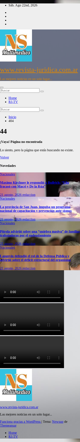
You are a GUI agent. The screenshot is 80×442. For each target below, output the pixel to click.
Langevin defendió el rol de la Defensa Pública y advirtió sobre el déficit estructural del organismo (35, 258)
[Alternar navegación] (1, 87)
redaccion (28, 195)
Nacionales (7, 174)
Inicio (12, 117)
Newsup (57, 421)
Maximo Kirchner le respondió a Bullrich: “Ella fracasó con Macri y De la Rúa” (34, 184)
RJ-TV (13, 102)
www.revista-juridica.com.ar (39, 69)
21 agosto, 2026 (11, 195)
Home (13, 98)
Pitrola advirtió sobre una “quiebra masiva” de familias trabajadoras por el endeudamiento (40, 233)
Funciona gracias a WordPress (20, 421)
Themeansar (8, 425)
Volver (4, 157)
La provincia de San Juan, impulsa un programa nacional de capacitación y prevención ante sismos (36, 209)
